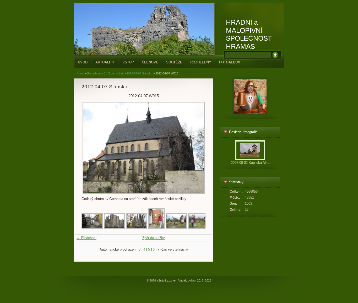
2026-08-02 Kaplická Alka (250, 163)
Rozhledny (200, 62)
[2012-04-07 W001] (92, 228)
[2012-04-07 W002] (114, 228)
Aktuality (105, 62)
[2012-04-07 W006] (198, 228)
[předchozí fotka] (90, 148)
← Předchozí (86, 238)
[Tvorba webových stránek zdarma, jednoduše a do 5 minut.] (174, 281)
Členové (150, 62)
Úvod (83, 62)
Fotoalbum (230, 62)
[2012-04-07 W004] (156, 228)
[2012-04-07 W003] (136, 228)
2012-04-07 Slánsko (139, 73)
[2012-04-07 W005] (176, 228)
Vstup (128, 62)
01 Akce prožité (113, 73)
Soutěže (174, 62)
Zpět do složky (153, 238)
